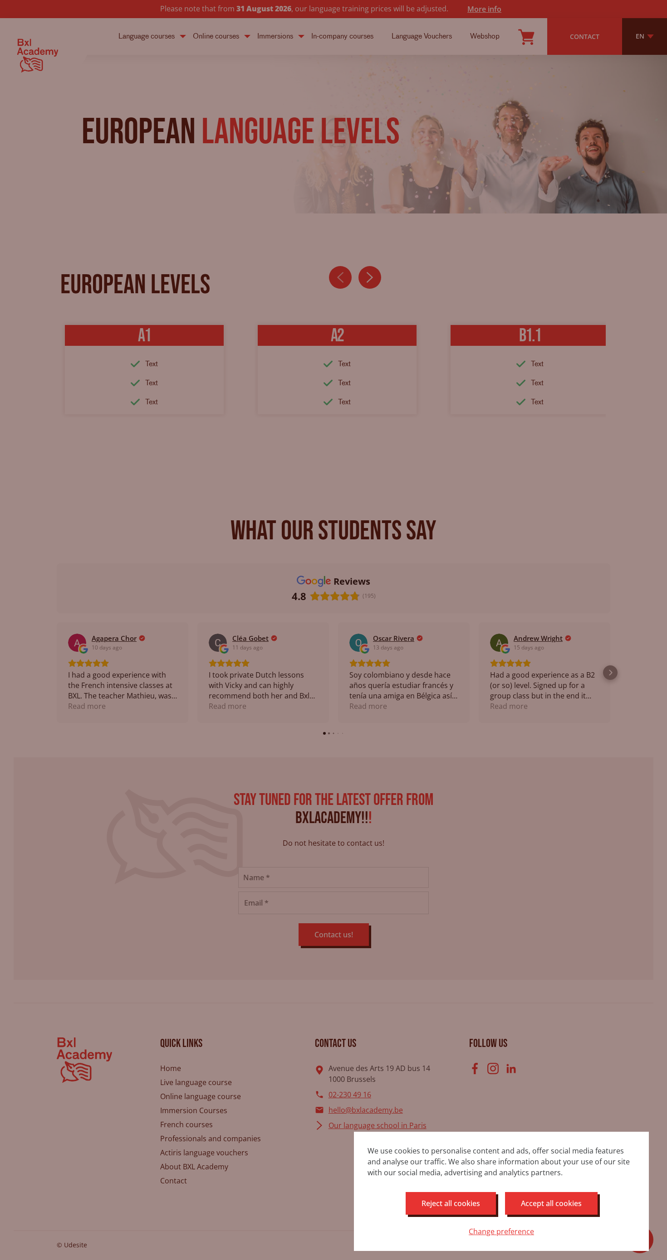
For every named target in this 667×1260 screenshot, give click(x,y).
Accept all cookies (551, 1203)
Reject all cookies (451, 1203)
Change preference (501, 1231)
